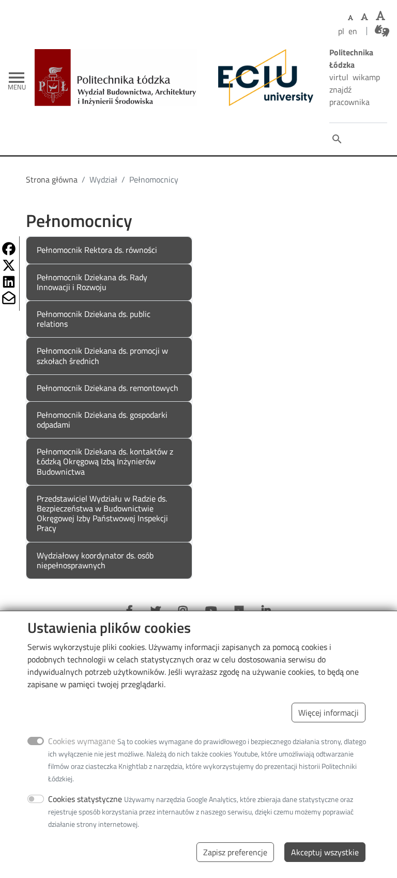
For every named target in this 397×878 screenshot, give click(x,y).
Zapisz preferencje (235, 852)
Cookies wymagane (81, 741)
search (337, 139)
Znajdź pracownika (349, 95)
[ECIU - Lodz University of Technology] (263, 77)
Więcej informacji (328, 712)
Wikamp (366, 77)
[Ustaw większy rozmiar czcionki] (364, 16)
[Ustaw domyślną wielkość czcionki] (350, 17)
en (352, 31)
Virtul (338, 77)
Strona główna (52, 179)
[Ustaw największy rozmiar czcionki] (380, 16)
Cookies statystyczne (85, 799)
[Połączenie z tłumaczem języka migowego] (382, 31)
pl (341, 31)
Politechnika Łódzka (351, 58)
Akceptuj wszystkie (325, 852)
